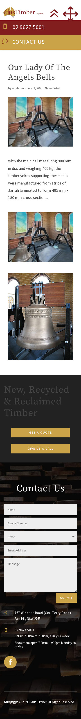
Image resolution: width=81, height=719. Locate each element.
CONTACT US (28, 41)
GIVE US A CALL (41, 448)
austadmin (19, 88)
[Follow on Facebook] (10, 662)
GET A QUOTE (40, 432)
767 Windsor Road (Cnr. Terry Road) (43, 613)
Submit (66, 598)
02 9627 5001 (29, 27)
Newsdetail (52, 88)
